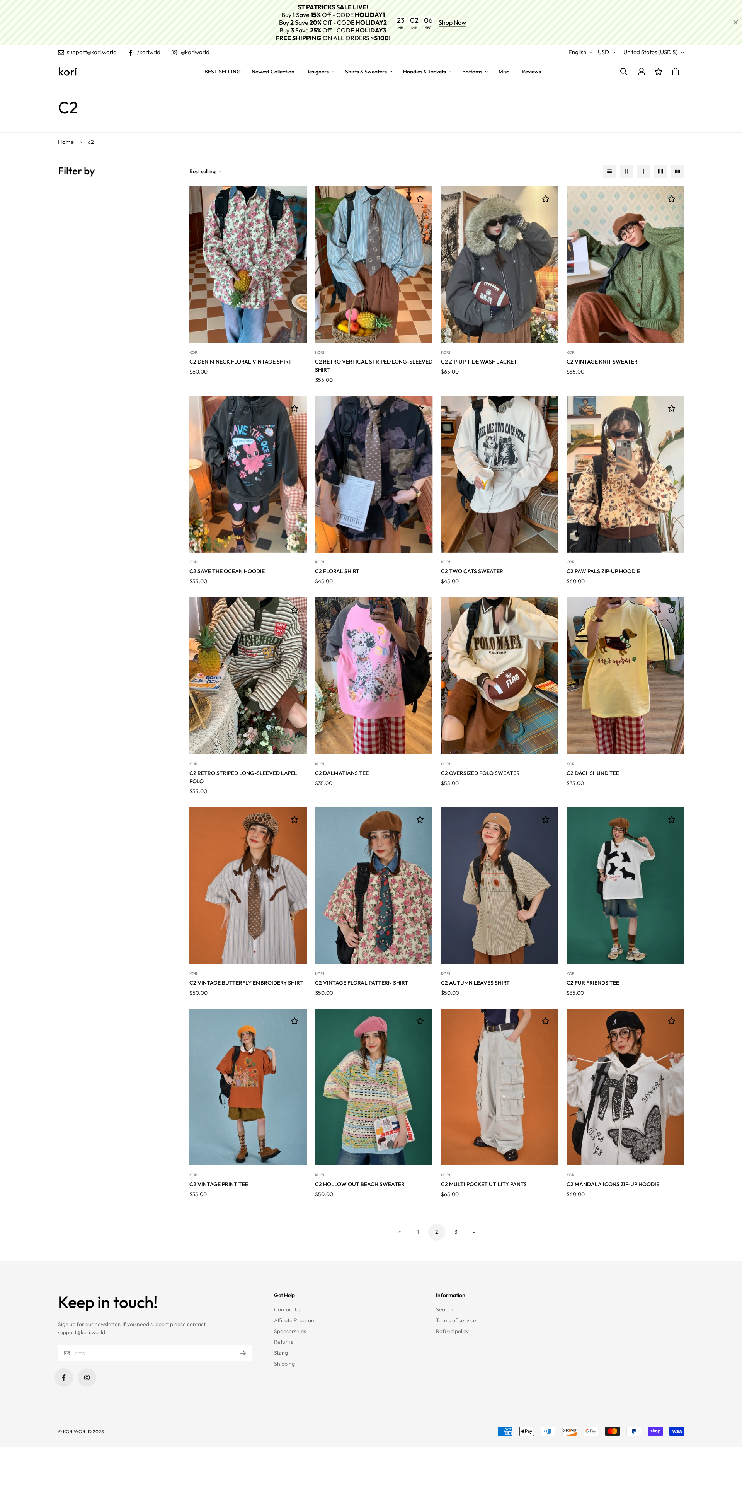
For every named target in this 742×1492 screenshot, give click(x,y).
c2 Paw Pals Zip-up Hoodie (603, 571)
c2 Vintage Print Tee (218, 1184)
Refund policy (452, 1331)
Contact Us (287, 1309)
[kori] (67, 71)
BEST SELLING (222, 71)
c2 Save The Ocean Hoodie (227, 571)
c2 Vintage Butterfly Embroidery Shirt (246, 982)
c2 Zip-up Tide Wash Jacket (479, 361)
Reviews (531, 71)
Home (66, 141)
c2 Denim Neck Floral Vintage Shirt (240, 361)
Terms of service (456, 1320)
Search (444, 1309)
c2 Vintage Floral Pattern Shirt (361, 982)
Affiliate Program (295, 1320)
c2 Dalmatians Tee (342, 773)
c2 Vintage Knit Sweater (602, 361)
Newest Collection (273, 71)
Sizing (281, 1352)
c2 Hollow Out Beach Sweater (360, 1184)
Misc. (505, 71)
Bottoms (472, 71)
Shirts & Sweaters (366, 71)
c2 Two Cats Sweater (472, 571)
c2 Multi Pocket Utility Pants (484, 1184)
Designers (317, 71)
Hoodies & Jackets (424, 71)
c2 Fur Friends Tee (593, 982)
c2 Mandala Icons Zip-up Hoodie (613, 1184)
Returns (283, 1341)
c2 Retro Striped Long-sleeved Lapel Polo (243, 777)
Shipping (284, 1363)
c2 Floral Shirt (337, 571)
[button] (674, 71)
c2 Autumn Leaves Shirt (475, 982)
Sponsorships (290, 1331)
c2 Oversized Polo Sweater (480, 773)
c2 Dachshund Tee (593, 773)
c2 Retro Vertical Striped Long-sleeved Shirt (373, 365)
